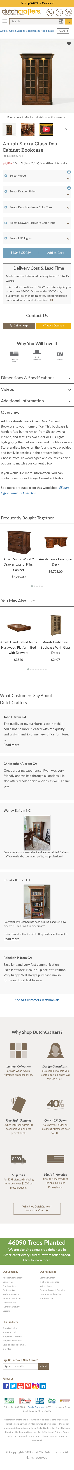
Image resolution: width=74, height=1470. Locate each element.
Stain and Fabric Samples (14, 1345)
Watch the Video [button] (37, 1209)
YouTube (20, 1386)
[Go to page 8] (46, 669)
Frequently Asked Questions (53, 1290)
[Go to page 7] (43, 669)
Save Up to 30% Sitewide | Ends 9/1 (37, 3)
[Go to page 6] (40, 669)
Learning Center (47, 1278)
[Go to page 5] (42, 586)
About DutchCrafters (12, 1278)
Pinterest (28, 1386)
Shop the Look (10, 1332)
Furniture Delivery (11, 1307)
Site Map (7, 1349)
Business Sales (9, 1290)
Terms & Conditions (12, 1298)
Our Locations (9, 1286)
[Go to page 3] (37, 586)
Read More (11, 745)
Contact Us (8, 1282)
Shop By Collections (12, 1336)
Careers (6, 1311)
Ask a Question (55, 325)
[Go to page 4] (39, 586)
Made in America (11, 1294)
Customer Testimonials (50, 1294)
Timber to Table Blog (49, 1282)
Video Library (46, 1286)
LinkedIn (43, 1386)
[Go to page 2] (34, 586)
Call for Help (20, 325)
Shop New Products (12, 1341)
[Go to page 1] (32, 586)
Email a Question (35, 1407)
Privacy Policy (9, 1303)
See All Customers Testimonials (37, 1000)
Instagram (35, 1386)
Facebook (6, 1386)
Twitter (13, 1386)
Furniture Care (46, 1298)
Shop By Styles (10, 1328)
